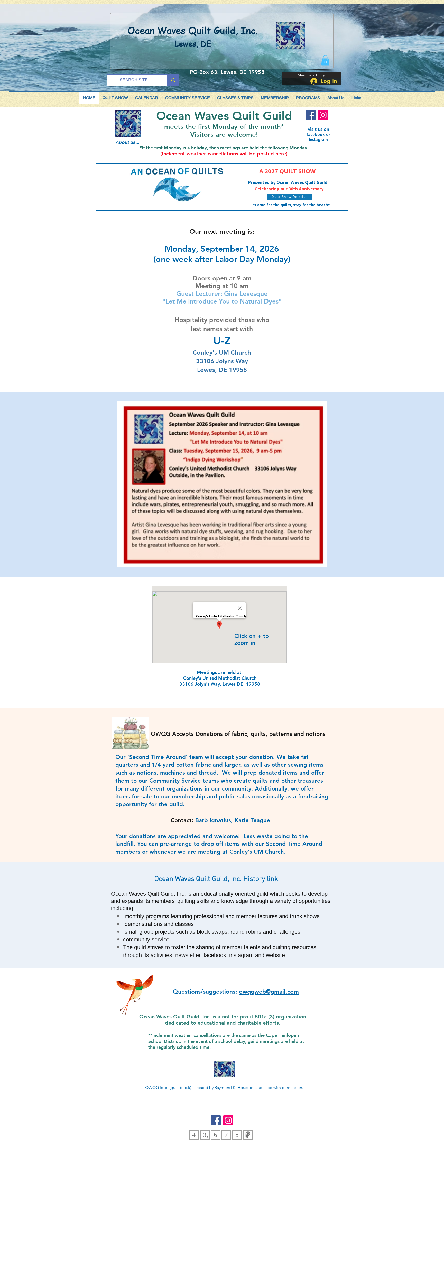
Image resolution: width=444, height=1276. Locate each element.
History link (260, 879)
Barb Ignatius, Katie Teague (233, 820)
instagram (318, 139)
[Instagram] (323, 115)
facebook (316, 134)
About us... (127, 142)
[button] (325, 60)
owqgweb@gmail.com (269, 991)
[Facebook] (311, 115)
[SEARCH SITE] (173, 80)
